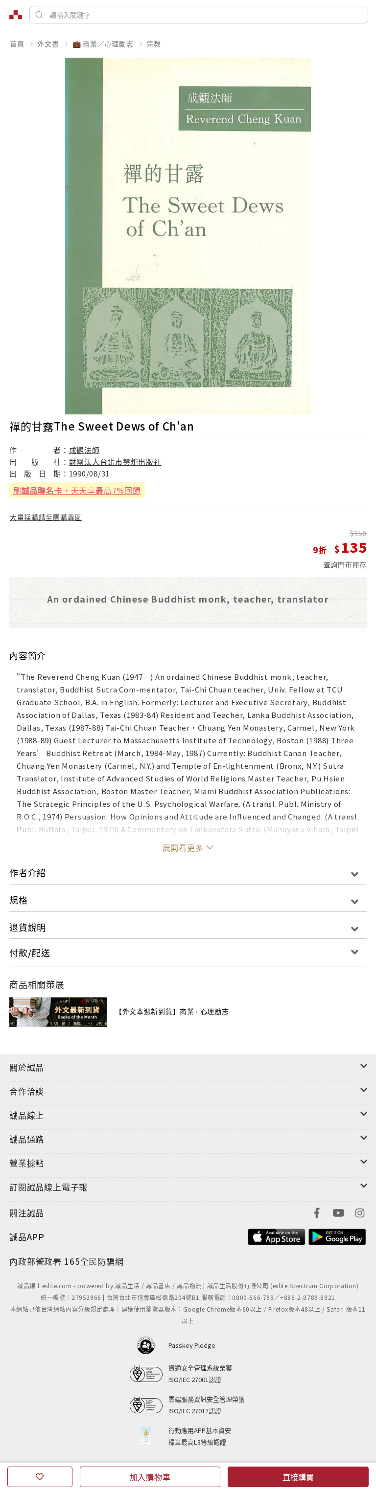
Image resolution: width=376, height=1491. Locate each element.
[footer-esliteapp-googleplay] (337, 1236)
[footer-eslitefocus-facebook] (317, 1212)
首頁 (17, 43)
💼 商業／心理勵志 (103, 43)
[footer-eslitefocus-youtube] (338, 1212)
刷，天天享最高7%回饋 (77, 490)
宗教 (154, 43)
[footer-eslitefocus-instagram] (360, 1212)
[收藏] (39, 1477)
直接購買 (298, 1477)
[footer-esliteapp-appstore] (276, 1236)
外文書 (48, 43)
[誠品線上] (16, 14)
